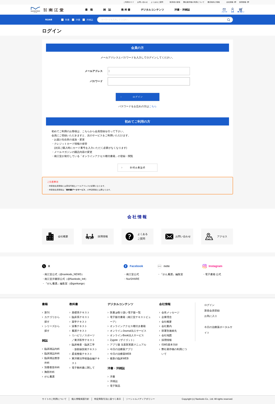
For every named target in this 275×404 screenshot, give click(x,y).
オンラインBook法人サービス (127, 335)
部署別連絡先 (169, 330)
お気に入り (210, 316)
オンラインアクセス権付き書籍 (128, 326)
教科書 (73, 304)
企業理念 (167, 317)
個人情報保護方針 (80, 399)
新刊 (46, 312)
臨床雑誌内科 (52, 349)
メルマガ (224, 12)
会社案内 (167, 326)
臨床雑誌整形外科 (52, 360)
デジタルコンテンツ (152, 9)
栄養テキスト (79, 326)
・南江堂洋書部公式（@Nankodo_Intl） (65, 279)
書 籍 (89, 9)
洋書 (78, 19)
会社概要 (63, 236)
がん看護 (49, 376)
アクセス (222, 236)
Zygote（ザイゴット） (123, 340)
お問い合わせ (142, 2)
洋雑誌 (89, 19)
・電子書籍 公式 (212, 274)
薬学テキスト (79, 321)
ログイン (209, 305)
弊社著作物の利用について (193, 2)
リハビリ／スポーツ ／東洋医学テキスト (83, 337)
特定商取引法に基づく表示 (107, 399)
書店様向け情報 (214, 2)
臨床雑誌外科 (52, 353)
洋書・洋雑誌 (182, 9)
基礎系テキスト (81, 312)
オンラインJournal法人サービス (128, 330)
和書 (67, 19)
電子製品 (115, 385)
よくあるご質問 (157, 2)
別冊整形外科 (52, 367)
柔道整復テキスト (82, 353)
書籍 (45, 304)
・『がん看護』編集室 (170, 274)
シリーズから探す (52, 328)
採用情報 (242, 2)
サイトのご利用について (54, 399)
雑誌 (45, 340)
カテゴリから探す (52, 319)
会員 (232, 12)
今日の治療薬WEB (120, 353)
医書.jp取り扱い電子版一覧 (125, 312)
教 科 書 (125, 9)
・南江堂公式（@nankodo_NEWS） (63, 274)
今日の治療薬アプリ (121, 349)
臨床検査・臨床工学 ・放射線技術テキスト (84, 347)
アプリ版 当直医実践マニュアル (128, 344)
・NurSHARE (131, 279)
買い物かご (240, 12)
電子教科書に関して (83, 367)
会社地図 (167, 335)
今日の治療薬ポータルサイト (218, 330)
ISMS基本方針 (170, 344)
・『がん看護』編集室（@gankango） (64, 283)
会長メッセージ (170, 312)
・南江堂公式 (131, 274)
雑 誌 (107, 9)
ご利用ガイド (128, 2)
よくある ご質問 (143, 236)
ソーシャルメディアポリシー (140, 399)
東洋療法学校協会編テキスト (86, 360)
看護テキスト (79, 330)
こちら (153, 106)
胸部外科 (49, 372)
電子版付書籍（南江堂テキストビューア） (130, 319)
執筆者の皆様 (175, 2)
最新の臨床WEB (119, 358)
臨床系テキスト (81, 317)
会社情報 (229, 2)
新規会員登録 (212, 310)
